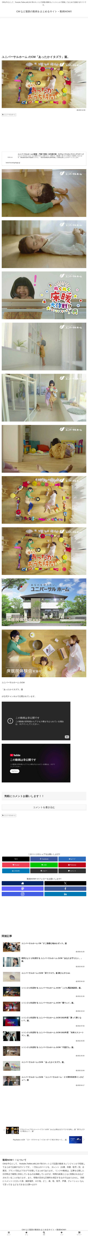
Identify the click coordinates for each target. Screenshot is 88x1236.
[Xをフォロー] (65, 883)
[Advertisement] (44, 37)
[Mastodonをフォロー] (23, 888)
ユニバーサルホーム (10, 114)
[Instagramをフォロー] (23, 894)
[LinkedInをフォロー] (65, 894)
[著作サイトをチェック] (23, 883)
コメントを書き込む (44, 807)
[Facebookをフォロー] (65, 888)
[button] (44, 870)
